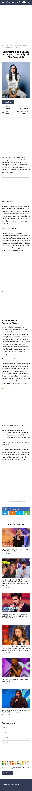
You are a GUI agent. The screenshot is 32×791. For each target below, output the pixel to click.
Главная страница (7, 45)
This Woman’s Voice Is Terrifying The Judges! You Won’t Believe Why (16, 550)
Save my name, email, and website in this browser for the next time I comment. (16, 768)
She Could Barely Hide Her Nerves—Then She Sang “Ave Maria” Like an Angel (16, 711)
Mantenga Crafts (16, 2)
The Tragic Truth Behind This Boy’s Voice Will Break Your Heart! (16, 680)
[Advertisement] (16, 26)
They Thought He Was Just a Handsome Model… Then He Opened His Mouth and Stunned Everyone (14, 616)
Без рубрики (8, 102)
